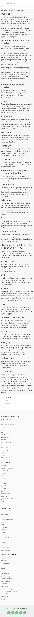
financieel (4, 439)
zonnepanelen (5, 504)
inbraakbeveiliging (6, 588)
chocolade (4, 594)
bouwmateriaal (5, 537)
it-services (4, 473)
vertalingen (4, 447)
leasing (3, 532)
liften (2, 517)
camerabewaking (6, 586)
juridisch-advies (5, 437)
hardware (4, 465)
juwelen (3, 568)
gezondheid (4, 486)
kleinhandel (4, 488)
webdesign (4, 565)
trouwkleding (5, 563)
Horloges (7, 403)
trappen (3, 560)
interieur (3, 483)
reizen (3, 558)
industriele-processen (7, 468)
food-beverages (6, 419)
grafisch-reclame (6, 442)
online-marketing (6, 493)
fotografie (4, 599)
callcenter (4, 457)
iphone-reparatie (6, 540)
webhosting (4, 496)
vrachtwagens (5, 514)
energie (3, 427)
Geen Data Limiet (10, 3)
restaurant (4, 534)
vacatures (4, 583)
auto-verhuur (5, 547)
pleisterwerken (5, 545)
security (3, 478)
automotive (4, 421)
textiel (3, 491)
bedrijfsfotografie (6, 550)
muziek (3, 542)
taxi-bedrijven (5, 522)
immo (3, 434)
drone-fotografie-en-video (9, 591)
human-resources (6, 444)
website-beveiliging (6, 578)
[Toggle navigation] (30, 3)
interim (3, 529)
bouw (3, 429)
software (4, 481)
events (3, 524)
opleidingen (4, 452)
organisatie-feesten (7, 519)
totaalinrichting (5, 576)
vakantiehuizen (5, 596)
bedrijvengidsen (5, 581)
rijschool (3, 571)
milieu (3, 455)
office (3, 475)
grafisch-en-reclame (7, 498)
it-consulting (4, 470)
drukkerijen (4, 511)
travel (3, 432)
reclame (3, 501)
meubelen (4, 527)
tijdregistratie (5, 573)
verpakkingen (5, 450)
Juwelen (6, 401)
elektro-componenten (7, 424)
